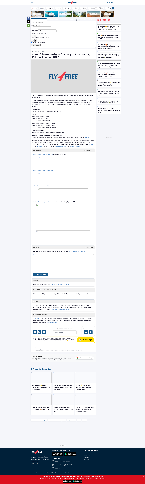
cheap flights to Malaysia (54, 420)
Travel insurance (41, 315)
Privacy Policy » (87, 455)
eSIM (36, 301)
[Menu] (32, 2)
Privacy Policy (54, 471)
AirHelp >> (88, 137)
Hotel (64, 247)
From (32, 22)
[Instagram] (39, 332)
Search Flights (36, 45)
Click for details (40, 274)
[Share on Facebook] (28, 18)
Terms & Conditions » (89, 453)
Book (38, 20)
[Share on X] (28, 21)
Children (33, 37)
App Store (39, 146)
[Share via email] (28, 25)
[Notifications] (100, 2)
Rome (84, 420)
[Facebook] (35, 332)
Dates (32, 28)
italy (64, 420)
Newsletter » (87, 459)
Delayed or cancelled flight (45, 290)
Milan (79, 420)
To (32, 25)
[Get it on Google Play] (91, 332)
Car (36, 280)
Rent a (86, 20)
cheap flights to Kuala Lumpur (38, 420)
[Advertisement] (63, 433)
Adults (33, 33)
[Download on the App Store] (86, 332)
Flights (64, 150)
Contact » (86, 457)
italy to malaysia (71, 420)
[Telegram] (44, 332)
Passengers (34, 30)
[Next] (113, 8)
